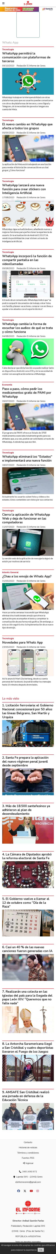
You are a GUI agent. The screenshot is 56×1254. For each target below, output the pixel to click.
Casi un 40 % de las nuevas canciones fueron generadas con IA (27, 949)
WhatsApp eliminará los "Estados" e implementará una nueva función (27, 459)
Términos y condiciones (28, 1152)
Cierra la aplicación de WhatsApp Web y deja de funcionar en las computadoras (26, 519)
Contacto (28, 1142)
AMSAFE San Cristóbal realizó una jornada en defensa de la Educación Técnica (25, 1096)
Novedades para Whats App (22, 642)
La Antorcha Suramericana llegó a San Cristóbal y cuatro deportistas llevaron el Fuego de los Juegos (27, 1048)
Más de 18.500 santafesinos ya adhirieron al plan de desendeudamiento (26, 810)
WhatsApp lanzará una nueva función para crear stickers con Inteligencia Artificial (24, 189)
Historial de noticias (28, 1147)
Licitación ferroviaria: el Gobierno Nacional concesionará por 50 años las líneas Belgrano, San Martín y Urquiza (27, 711)
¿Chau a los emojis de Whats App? (26, 576)
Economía (7, 384)
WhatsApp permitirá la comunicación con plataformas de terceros (26, 57)
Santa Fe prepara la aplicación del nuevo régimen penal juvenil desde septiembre (25, 762)
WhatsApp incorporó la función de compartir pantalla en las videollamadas (27, 260)
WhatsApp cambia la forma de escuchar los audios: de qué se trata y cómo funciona (27, 328)
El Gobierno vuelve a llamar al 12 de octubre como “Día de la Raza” (25, 903)
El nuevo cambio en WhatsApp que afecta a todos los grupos (27, 126)
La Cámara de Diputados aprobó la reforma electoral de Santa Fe (27, 856)
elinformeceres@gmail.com (28, 1182)
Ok (40, 1249)
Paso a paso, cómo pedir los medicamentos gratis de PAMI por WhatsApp (26, 393)
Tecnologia (8, 49)
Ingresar (29, 1163)
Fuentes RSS (28, 1157)
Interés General (10, 572)
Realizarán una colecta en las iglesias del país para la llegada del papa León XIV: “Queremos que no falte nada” (27, 997)
